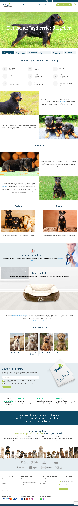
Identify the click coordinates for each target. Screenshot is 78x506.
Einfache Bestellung (6, 481)
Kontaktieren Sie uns (44, 478)
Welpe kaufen (5, 478)
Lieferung (4, 483)
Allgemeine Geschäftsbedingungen (8, 504)
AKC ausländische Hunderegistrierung (28, 482)
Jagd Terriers (63, 101)
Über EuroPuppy (43, 481)
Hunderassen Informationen (26, 487)
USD (67, 0)
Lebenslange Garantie (6, 488)
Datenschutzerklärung (21, 504)
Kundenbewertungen (44, 485)
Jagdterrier (4, 186)
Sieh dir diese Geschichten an (23, 440)
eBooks (22, 484)
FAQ (3, 485)
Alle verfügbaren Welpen (65, 4)
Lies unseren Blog (43, 483)
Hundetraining (5, 490)
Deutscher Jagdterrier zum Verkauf (20, 315)
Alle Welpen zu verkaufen (39, 321)
